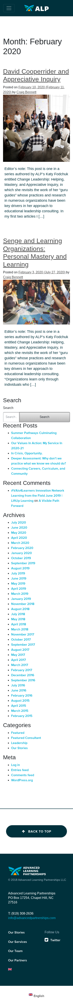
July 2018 (18, 614)
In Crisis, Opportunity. (27, 453)
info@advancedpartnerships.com (32, 918)
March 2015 (19, 711)
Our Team (15, 951)
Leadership (19, 743)
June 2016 (18, 690)
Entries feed (20, 770)
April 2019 (18, 589)
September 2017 (23, 644)
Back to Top (39, 831)
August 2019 (20, 568)
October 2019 (21, 558)
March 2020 (20, 543)
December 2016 (22, 675)
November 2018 (22, 604)
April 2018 (18, 624)
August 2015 (20, 700)
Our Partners (17, 960)
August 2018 (20, 609)
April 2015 (18, 706)
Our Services (17, 942)
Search (8, 408)
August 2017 (20, 650)
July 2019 (18, 573)
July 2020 (18, 522)
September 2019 (23, 563)
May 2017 (18, 655)
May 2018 (18, 619)
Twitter (55, 940)
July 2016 (18, 685)
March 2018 (19, 629)
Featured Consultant (26, 738)
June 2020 (19, 527)
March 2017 (19, 665)
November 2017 (22, 634)
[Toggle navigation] (9, 8)
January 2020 (21, 553)
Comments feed (22, 775)
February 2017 (21, 670)
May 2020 (18, 533)
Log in (15, 765)
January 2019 (21, 599)
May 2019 (18, 583)
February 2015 (21, 716)
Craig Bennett (26, 92)
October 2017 (21, 639)
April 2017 (18, 660)
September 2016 (23, 680)
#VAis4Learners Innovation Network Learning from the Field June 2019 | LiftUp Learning (37, 496)
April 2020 (19, 538)
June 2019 (18, 578)
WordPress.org (22, 780)
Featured (17, 733)
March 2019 (19, 594)
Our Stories (19, 748)
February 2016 (21, 695)
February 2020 (22, 548)
